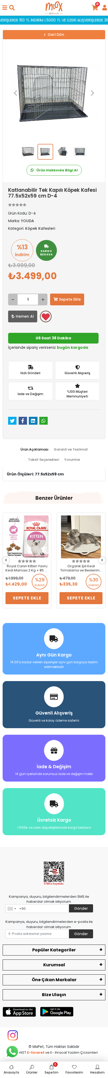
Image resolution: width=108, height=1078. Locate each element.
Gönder (81, 908)
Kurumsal (54, 965)
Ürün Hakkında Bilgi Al (57, 170)
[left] (6, 560)
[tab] (34, 449)
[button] (15, 92)
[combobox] (12, 909)
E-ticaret (36, 1052)
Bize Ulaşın (54, 995)
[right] (102, 560)
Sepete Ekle (70, 299)
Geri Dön (56, 34)
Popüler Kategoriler (54, 950)
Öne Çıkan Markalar (54, 980)
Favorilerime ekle (46, 316)
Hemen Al (25, 316)
